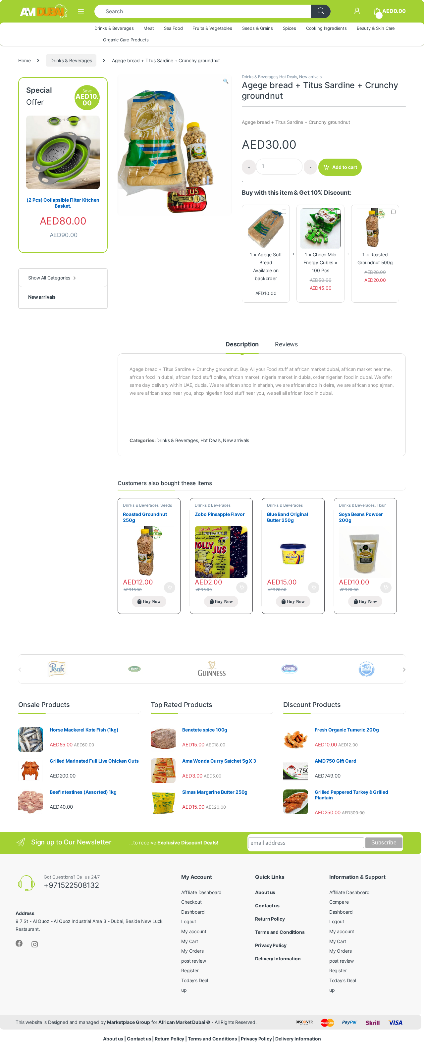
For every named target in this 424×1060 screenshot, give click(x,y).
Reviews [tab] (286, 344)
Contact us (267, 905)
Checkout (191, 902)
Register (190, 970)
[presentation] (404, 669)
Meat (148, 28)
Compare (339, 902)
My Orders (192, 951)
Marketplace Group (128, 1022)
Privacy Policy (270, 945)
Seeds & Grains (257, 28)
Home (24, 60)
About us (265, 892)
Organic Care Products (126, 39)
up (184, 990)
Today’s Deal (194, 980)
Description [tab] (242, 344)
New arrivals (310, 76)
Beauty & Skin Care (376, 28)
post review (193, 961)
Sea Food (173, 28)
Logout (188, 921)
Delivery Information (277, 958)
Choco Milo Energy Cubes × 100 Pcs (320, 262)
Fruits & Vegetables (212, 28)
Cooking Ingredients (326, 28)
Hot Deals (288, 76)
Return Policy (270, 919)
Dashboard (193, 912)
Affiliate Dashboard (201, 892)
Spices (289, 28)
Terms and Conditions (279, 932)
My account (193, 931)
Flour (381, 505)
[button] (226, 81)
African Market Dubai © (184, 1022)
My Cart (189, 941)
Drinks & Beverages (113, 28)
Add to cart (344, 167)
